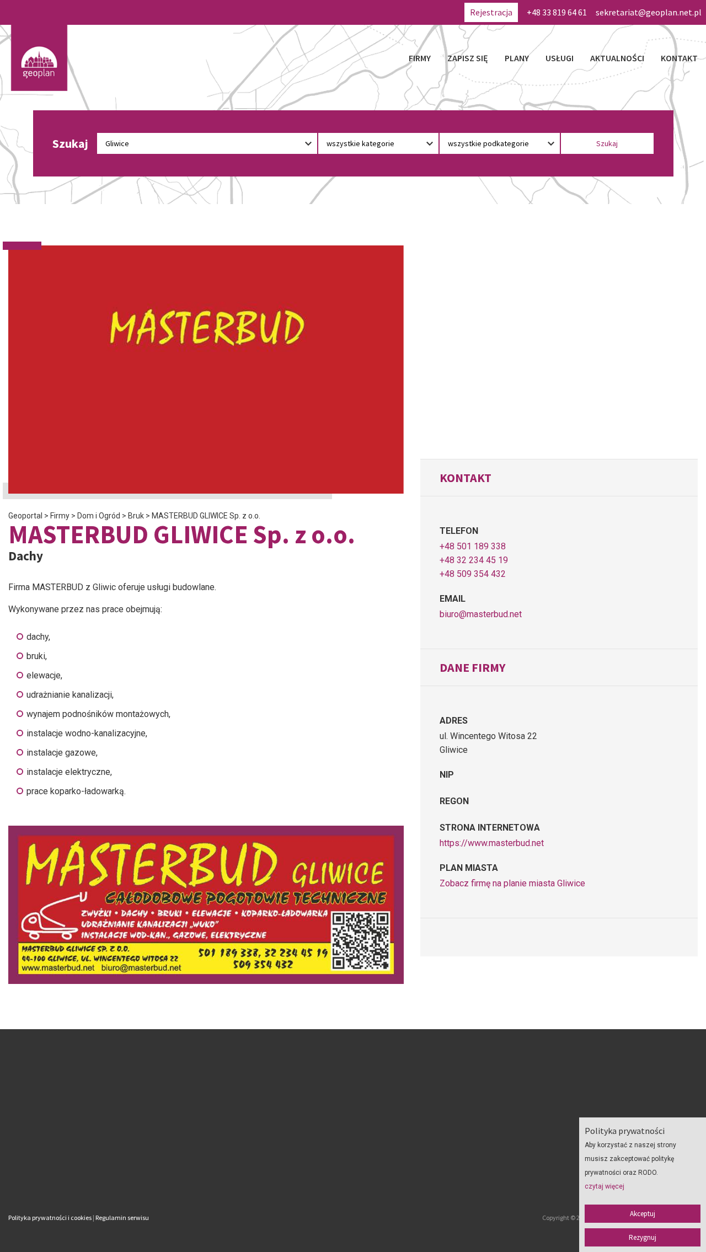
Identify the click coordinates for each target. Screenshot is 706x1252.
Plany (517, 57)
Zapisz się (467, 57)
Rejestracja (491, 12)
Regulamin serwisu (122, 1217)
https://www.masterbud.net (492, 843)
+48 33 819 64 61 (557, 12)
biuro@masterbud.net (481, 614)
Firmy (420, 57)
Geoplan (258, 1171)
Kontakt (679, 57)
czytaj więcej (604, 1186)
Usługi (559, 57)
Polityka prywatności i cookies (50, 1217)
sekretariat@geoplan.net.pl (649, 12)
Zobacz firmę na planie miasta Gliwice (512, 883)
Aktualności (617, 57)
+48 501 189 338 (473, 546)
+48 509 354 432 (473, 574)
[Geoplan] (39, 58)
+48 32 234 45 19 (474, 560)
